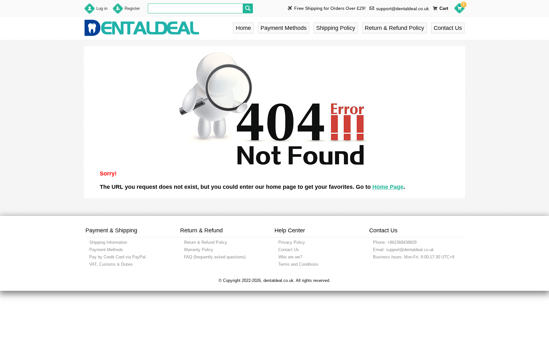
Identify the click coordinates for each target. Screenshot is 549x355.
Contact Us (448, 28)
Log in (101, 8)
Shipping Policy (335, 28)
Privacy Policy (291, 242)
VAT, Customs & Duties (111, 264)
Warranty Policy (198, 249)
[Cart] (459, 9)
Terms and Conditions (298, 264)
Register (132, 8)
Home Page (387, 187)
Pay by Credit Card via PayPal (117, 257)
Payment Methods (284, 28)
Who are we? (290, 257)
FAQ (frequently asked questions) (215, 257)
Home (243, 28)
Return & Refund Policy (394, 28)
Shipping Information (108, 242)
